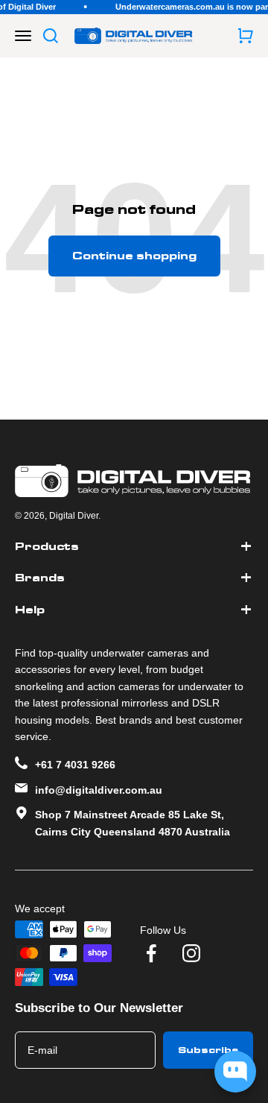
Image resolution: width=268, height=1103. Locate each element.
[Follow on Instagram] (191, 953)
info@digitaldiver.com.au (98, 790)
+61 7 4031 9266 (75, 765)
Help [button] (30, 609)
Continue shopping (134, 255)
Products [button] (47, 546)
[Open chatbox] (235, 1072)
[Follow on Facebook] (151, 953)
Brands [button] (40, 577)
